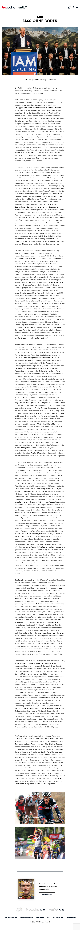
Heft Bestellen (46, 894)
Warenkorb (69, 7)
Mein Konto (73, 7)
